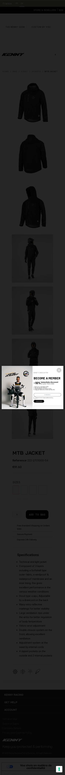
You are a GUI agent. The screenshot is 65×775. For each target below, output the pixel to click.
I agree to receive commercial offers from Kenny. (44, 397)
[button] (59, 370)
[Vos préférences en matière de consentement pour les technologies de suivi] (59, 769)
